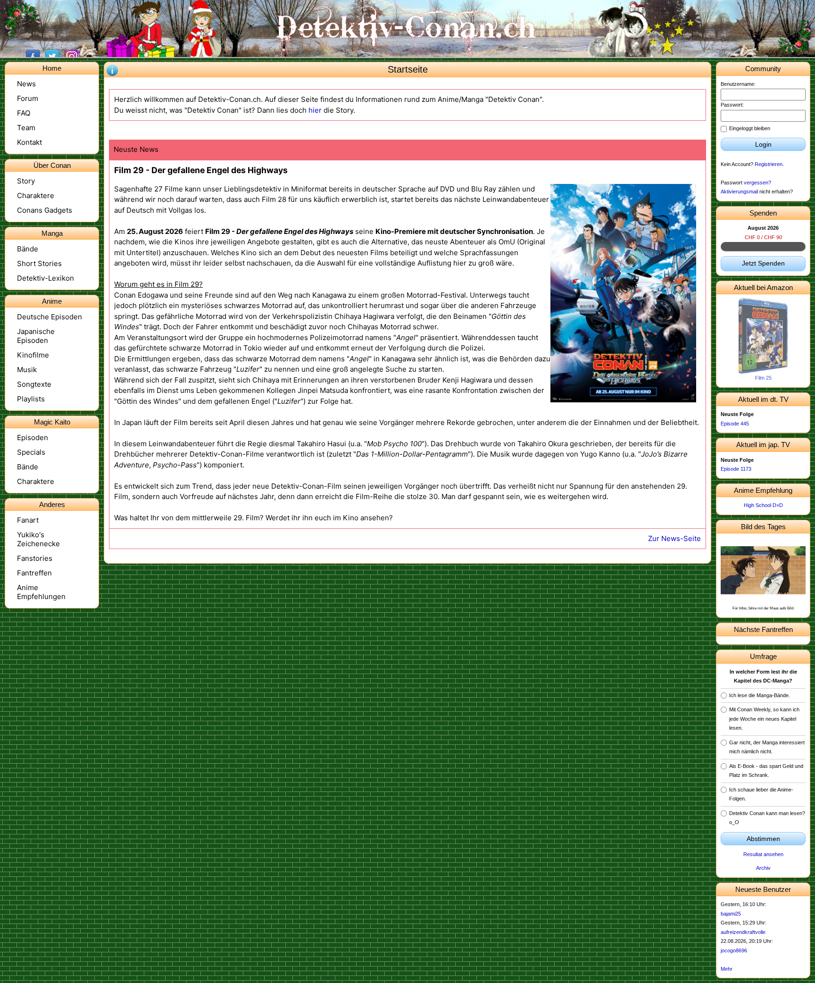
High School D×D (763, 505)
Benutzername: (738, 84)
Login (763, 144)
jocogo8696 (734, 950)
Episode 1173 (736, 469)
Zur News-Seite (674, 538)
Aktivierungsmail (739, 191)
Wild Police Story (763, 378)
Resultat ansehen (763, 854)
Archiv (763, 868)
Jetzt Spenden (763, 263)
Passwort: (732, 105)
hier (315, 110)
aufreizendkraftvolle (743, 932)
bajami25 (731, 913)
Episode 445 (735, 423)
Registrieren (768, 164)
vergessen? (757, 182)
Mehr (726, 969)
